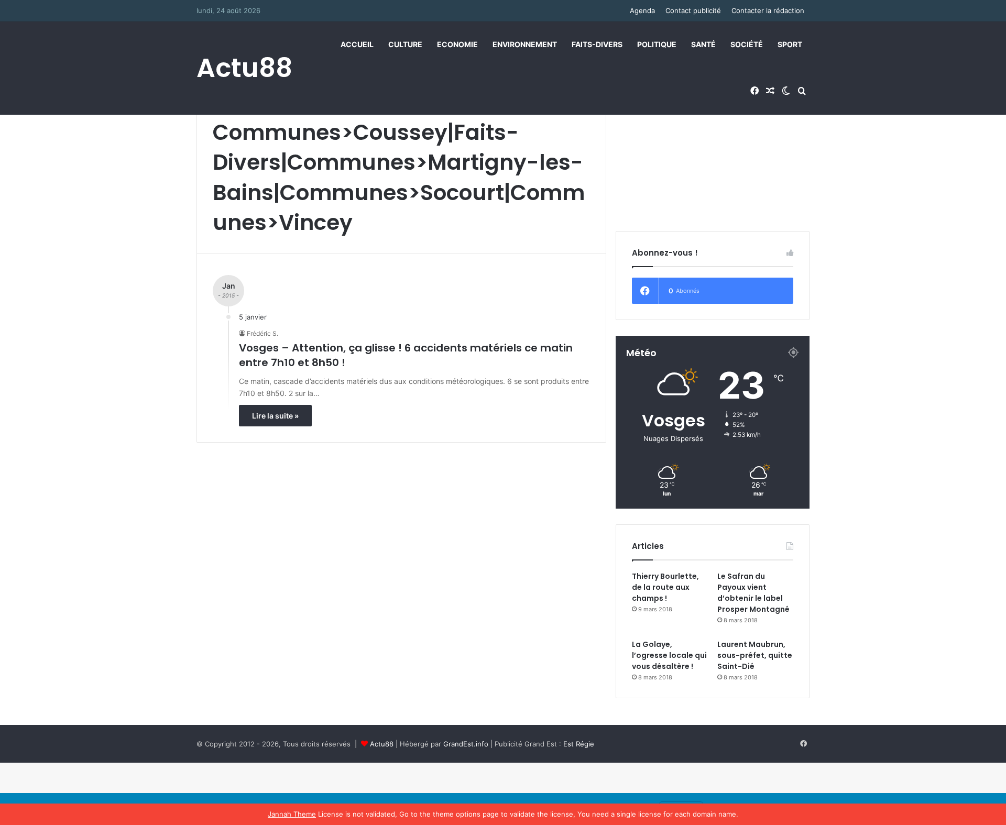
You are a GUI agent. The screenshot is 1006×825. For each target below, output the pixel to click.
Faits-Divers (597, 44)
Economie (457, 44)
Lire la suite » (275, 415)
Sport (790, 44)
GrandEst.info (465, 744)
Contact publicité (693, 10)
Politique (656, 44)
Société (746, 44)
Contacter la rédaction (767, 10)
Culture (405, 44)
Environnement (525, 44)
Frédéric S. (262, 333)
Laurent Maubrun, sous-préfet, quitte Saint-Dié (754, 655)
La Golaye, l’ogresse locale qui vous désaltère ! (669, 655)
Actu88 (381, 744)
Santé (703, 44)
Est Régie (578, 744)
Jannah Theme (292, 814)
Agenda (642, 10)
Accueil (357, 44)
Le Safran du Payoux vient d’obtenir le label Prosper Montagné (753, 592)
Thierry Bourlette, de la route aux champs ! (665, 587)
